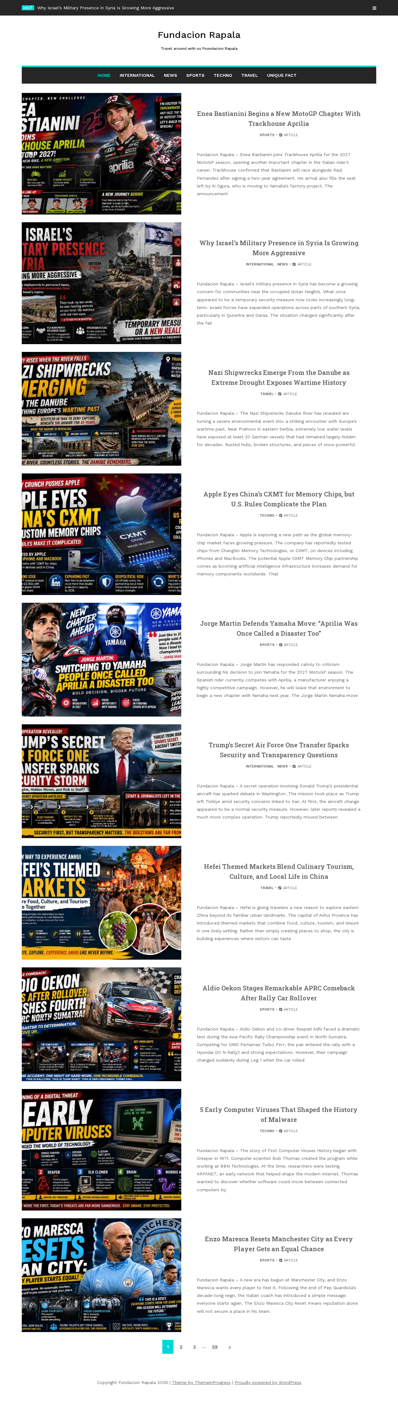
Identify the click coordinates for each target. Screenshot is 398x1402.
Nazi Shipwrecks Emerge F (65, 7)
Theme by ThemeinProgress (201, 1382)
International (137, 75)
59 (215, 1346)
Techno (223, 75)
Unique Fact (282, 75)
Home (104, 75)
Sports (195, 75)
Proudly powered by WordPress (268, 1382)
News (170, 75)
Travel (249, 75)
